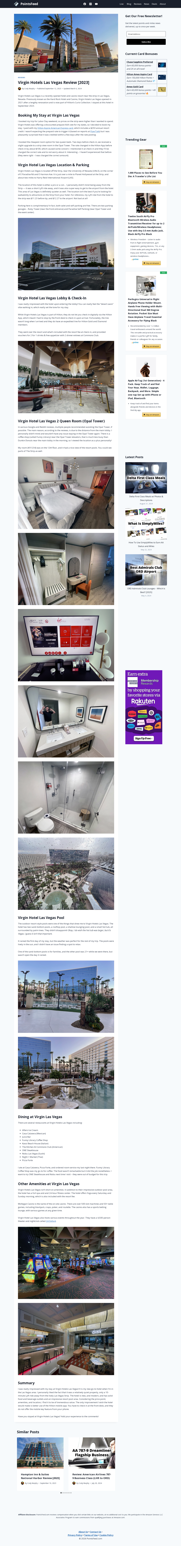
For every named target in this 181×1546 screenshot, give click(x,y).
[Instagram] (90, 4)
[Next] (110, 1464)
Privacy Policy (75, 1535)
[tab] (61, 1492)
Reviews (137, 3)
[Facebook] (84, 4)
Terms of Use (91, 1535)
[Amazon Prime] (146, 259)
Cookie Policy (106, 1535)
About (163, 3)
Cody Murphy (32, 1483)
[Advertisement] (143, 118)
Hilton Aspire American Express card (55, 128)
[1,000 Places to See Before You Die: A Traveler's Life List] (146, 159)
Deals (154, 3)
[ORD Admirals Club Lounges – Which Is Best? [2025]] (146, 569)
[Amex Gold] (162, 91)
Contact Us (95, 1531)
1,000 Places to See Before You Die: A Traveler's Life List (145, 174)
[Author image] (22, 1483)
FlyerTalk (94, 131)
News (146, 3)
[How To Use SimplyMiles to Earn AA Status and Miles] (146, 523)
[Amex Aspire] (162, 78)
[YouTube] (96, 4)
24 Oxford (51, 1221)
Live (121, 3)
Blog (129, 3)
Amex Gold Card (135, 86)
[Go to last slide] (21, 1464)
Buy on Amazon (152, 182)
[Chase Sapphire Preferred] (162, 66)
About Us (83, 1531)
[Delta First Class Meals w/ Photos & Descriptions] (146, 477)
